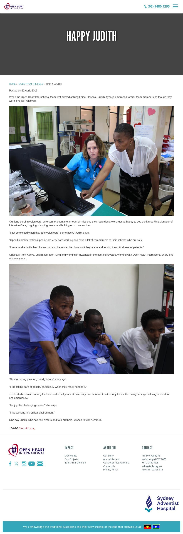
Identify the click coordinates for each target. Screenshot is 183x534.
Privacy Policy (110, 469)
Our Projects (71, 459)
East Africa (26, 428)
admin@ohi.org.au (152, 466)
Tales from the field (30, 84)
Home (12, 84)
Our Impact (71, 455)
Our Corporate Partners (116, 462)
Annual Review (111, 459)
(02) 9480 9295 (158, 6)
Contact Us (109, 466)
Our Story (108, 455)
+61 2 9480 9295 (150, 462)
